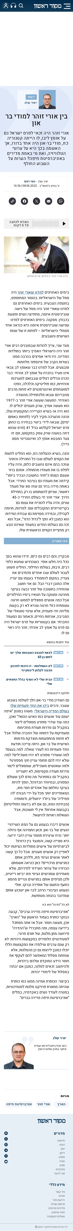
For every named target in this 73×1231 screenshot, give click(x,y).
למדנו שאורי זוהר (31, 292)
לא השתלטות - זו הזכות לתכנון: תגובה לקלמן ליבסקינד (31, 668)
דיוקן (62, 1153)
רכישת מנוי (59, 1200)
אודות (62, 1196)
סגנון (62, 1165)
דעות (31, 97)
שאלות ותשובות (56, 1216)
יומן (63, 1149)
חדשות (61, 1141)
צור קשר (60, 1192)
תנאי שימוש (58, 1212)
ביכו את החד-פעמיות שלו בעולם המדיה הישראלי (40, 708)
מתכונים (60, 1169)
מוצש (62, 1157)
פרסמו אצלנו (58, 1204)
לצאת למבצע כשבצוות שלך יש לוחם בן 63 (31, 654)
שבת (62, 1161)
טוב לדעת (59, 1173)
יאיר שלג (30, 103)
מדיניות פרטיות (56, 1208)
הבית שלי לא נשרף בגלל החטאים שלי (29, 681)
